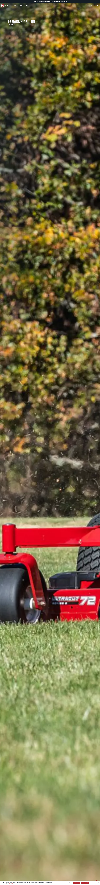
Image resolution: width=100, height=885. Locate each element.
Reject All (76, 882)
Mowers (15, 5)
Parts (27, 5)
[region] (50, 883)
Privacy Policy (11, 883)
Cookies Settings (68, 882)
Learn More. (64, 1)
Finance (21, 5)
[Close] (98, 883)
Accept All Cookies (85, 882)
